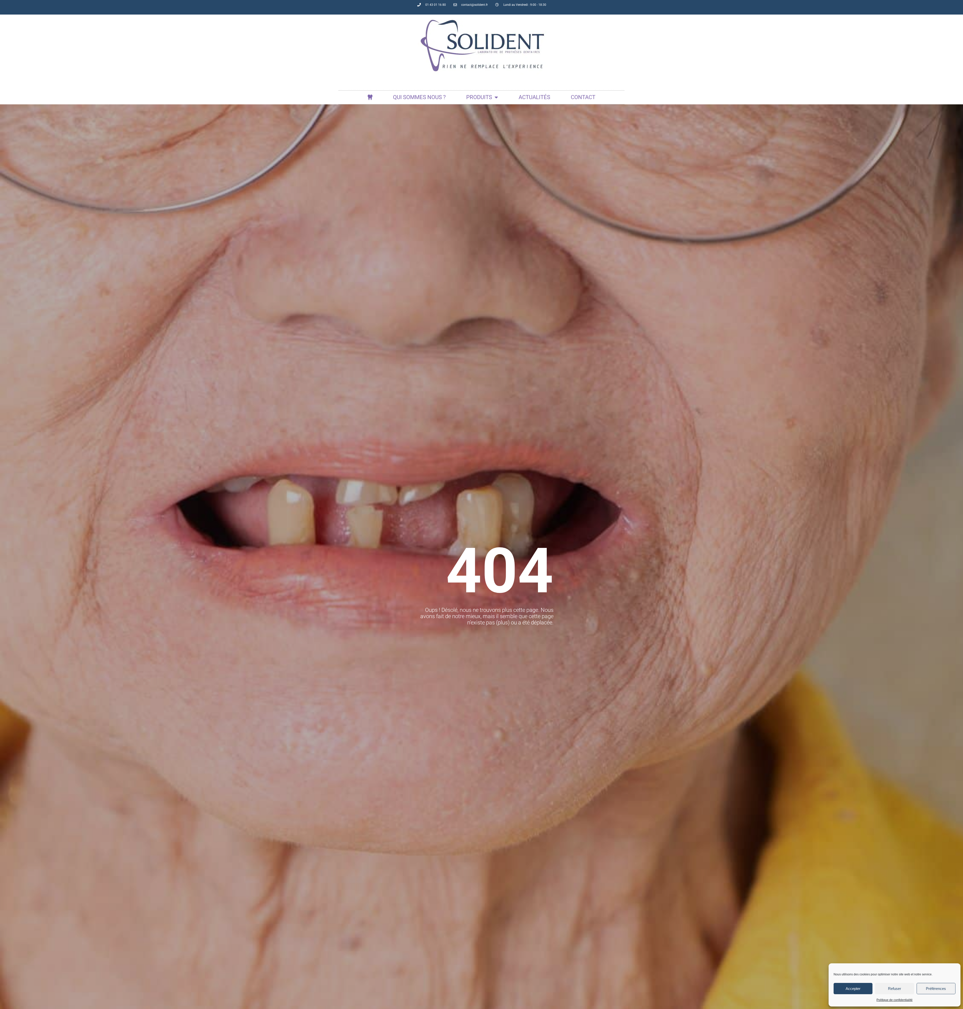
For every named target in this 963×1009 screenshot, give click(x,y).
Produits (479, 97)
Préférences (936, 988)
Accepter (853, 988)
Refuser (894, 988)
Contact (583, 97)
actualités (534, 97)
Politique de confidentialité (894, 1000)
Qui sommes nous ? (419, 97)
